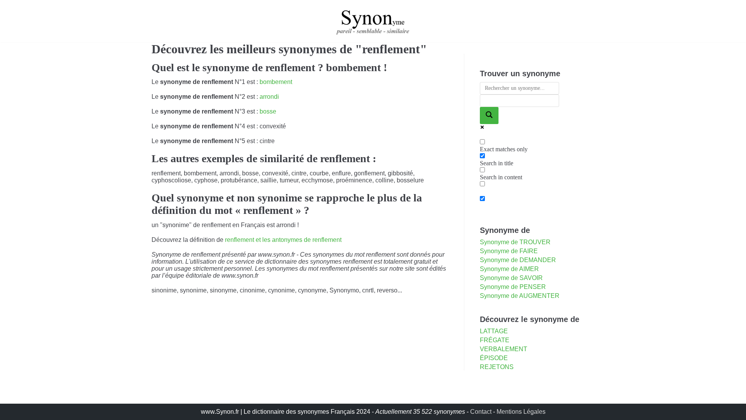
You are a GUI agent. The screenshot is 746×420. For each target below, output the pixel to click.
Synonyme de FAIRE (509, 251)
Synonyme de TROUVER (515, 242)
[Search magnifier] (489, 115)
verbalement (503, 349)
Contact (481, 411)
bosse (268, 111)
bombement (276, 82)
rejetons (497, 367)
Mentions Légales (521, 411)
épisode (494, 358)
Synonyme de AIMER (509, 269)
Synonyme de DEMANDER (518, 260)
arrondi (269, 96)
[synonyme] (373, 21)
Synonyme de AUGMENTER (520, 295)
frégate (494, 340)
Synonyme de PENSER (513, 287)
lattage (494, 331)
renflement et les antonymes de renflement (283, 239)
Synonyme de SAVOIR (511, 278)
